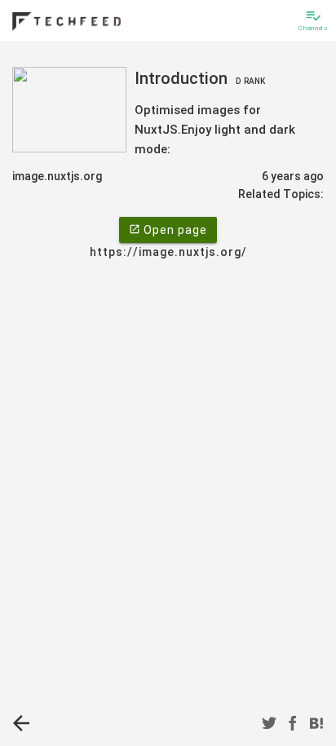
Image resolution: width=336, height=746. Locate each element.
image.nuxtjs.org (57, 176)
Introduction (200, 78)
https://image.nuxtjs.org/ (168, 251)
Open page (168, 229)
